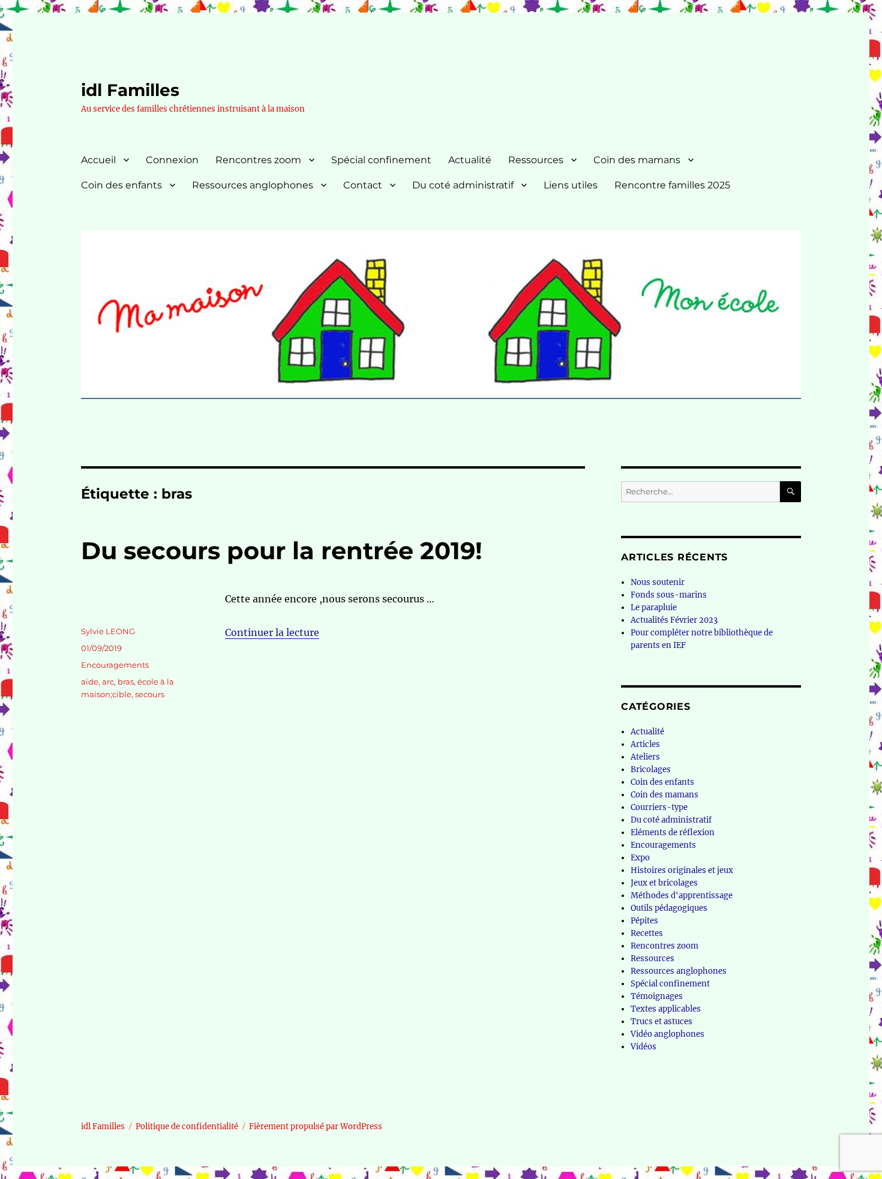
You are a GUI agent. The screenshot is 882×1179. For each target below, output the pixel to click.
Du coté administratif (463, 185)
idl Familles (130, 90)
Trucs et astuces (661, 1021)
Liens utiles (571, 185)
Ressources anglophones (252, 185)
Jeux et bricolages (664, 883)
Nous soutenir (658, 582)
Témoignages (657, 996)
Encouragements (115, 665)
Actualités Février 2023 (674, 620)
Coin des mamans (636, 160)
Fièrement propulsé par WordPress (315, 1126)
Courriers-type (659, 807)
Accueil (98, 160)
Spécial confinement (381, 160)
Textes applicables (666, 1009)
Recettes (647, 933)
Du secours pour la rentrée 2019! (281, 550)
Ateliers (645, 757)
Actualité (469, 160)
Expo (640, 858)
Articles (645, 744)
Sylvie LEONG (108, 631)
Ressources (535, 160)
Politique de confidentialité (187, 1126)
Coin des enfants (121, 185)
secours (149, 694)
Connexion (172, 160)
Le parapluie (654, 607)
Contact (362, 185)
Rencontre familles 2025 (672, 185)
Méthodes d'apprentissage (682, 895)
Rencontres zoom (258, 160)
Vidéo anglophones (667, 1034)
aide (89, 681)
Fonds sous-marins (669, 595)
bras (126, 681)
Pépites (644, 921)
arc (108, 681)
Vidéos (643, 1047)
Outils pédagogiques (669, 908)
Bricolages (651, 769)
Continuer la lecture (272, 632)
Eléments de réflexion (673, 832)
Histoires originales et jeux (682, 870)
